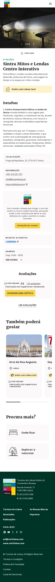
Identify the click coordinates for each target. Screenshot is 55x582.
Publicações (9, 519)
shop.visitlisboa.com (15, 184)
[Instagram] (21, 532)
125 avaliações (33, 283)
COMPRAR (11, 241)
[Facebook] (16, 532)
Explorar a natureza (28, 451)
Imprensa (35, 514)
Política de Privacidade (13, 564)
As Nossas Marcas (39, 509)
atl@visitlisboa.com (13, 539)
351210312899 (26, 498)
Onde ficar (28, 432)
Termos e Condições (13, 559)
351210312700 (26, 494)
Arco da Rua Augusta (23, 362)
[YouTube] (8, 532)
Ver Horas (12, 259)
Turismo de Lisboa (12, 509)
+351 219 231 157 (14, 174)
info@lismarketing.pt (16, 179)
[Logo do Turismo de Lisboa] (7, 3)
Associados (8, 514)
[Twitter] (12, 532)
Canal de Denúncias (12, 574)
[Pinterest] (4, 532)
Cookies (7, 569)
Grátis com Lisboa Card (24, 89)
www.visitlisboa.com (13, 543)
